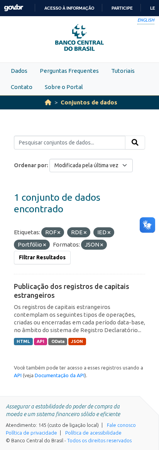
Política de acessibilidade (93, 432)
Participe (122, 8)
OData (57, 341)
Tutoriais (123, 70)
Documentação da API (60, 375)
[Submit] (135, 142)
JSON (77, 341)
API (40, 341)
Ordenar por (30, 165)
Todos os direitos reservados (99, 440)
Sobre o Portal (64, 87)
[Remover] (59, 232)
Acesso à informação (69, 8)
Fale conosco (121, 425)
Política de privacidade (31, 432)
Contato (21, 87)
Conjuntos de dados (89, 102)
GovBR (13, 8)
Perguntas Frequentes (69, 70)
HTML (23, 341)
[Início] (48, 102)
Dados (19, 70)
